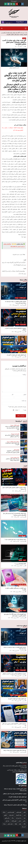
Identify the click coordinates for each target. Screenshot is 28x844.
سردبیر (23, 331)
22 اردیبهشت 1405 (17, 591)
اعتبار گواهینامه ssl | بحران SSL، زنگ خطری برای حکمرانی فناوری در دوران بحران (15, 615)
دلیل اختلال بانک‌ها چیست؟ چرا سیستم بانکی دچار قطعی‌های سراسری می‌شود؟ (14, 514)
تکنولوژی (5, 815)
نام (12, 394)
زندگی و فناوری (16, 457)
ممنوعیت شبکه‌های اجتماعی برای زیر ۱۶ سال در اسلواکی (15, 329)
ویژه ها (22, 32)
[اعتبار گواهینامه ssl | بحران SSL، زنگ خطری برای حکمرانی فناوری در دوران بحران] (14, 603)
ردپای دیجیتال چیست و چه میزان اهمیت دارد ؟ (15, 539)
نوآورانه (16, 824)
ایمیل (25, 394)
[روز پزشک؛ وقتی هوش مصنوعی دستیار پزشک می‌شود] (23, 459)
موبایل (18, 449)
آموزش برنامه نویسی (11, 812)
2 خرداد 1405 (16, 541)
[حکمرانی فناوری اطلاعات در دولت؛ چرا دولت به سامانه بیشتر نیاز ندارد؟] (14, 291)
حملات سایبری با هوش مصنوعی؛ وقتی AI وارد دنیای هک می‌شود (14, 488)
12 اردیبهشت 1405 (15, 617)
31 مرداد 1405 (16, 752)
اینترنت (21, 254)
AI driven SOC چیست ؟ (20, 564)
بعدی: (14, 271)
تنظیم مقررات (22, 324)
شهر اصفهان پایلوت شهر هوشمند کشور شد (16, 355)
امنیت (24, 483)
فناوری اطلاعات (22, 297)
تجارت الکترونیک (16, 254)
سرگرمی (24, 821)
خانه (26, 32)
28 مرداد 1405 (18, 491)
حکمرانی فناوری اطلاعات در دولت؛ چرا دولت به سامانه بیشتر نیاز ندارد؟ (15, 302)
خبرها (25, 818)
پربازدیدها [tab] (18, 421)
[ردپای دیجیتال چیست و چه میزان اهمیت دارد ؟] (14, 529)
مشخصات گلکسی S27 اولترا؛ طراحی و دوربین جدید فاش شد (12, 451)
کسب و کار (24, 827)
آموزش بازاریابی (18, 812)
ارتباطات (23, 351)
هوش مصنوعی (10, 824)
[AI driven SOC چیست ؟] (14, 553)
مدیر (24, 46)
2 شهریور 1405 (17, 356)
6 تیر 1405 (16, 517)
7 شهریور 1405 (15, 305)
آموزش (24, 812)
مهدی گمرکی (22, 305)
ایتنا (22, 237)
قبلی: (14, 262)
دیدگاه (24, 375)
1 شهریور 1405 (17, 727)
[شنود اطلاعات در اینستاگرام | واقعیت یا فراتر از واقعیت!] (14, 577)
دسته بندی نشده (19, 818)
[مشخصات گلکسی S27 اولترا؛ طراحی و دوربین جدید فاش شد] (23, 451)
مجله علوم (7, 821)
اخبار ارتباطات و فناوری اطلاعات (19, 102)
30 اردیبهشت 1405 (18, 565)
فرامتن (20, 821)
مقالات (24, 824)
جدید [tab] (24, 421)
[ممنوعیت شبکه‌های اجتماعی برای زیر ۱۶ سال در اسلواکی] (14, 317)
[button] (25, 28)
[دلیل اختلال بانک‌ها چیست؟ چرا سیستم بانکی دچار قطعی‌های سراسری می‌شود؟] (14, 503)
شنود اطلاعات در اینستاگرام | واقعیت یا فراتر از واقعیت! (15, 589)
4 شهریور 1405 (17, 331)
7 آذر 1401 (20, 46)
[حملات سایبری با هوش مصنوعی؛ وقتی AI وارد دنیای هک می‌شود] (14, 477)
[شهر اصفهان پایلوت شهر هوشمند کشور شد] (14, 344)
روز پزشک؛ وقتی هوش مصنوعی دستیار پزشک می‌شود (12, 459)
